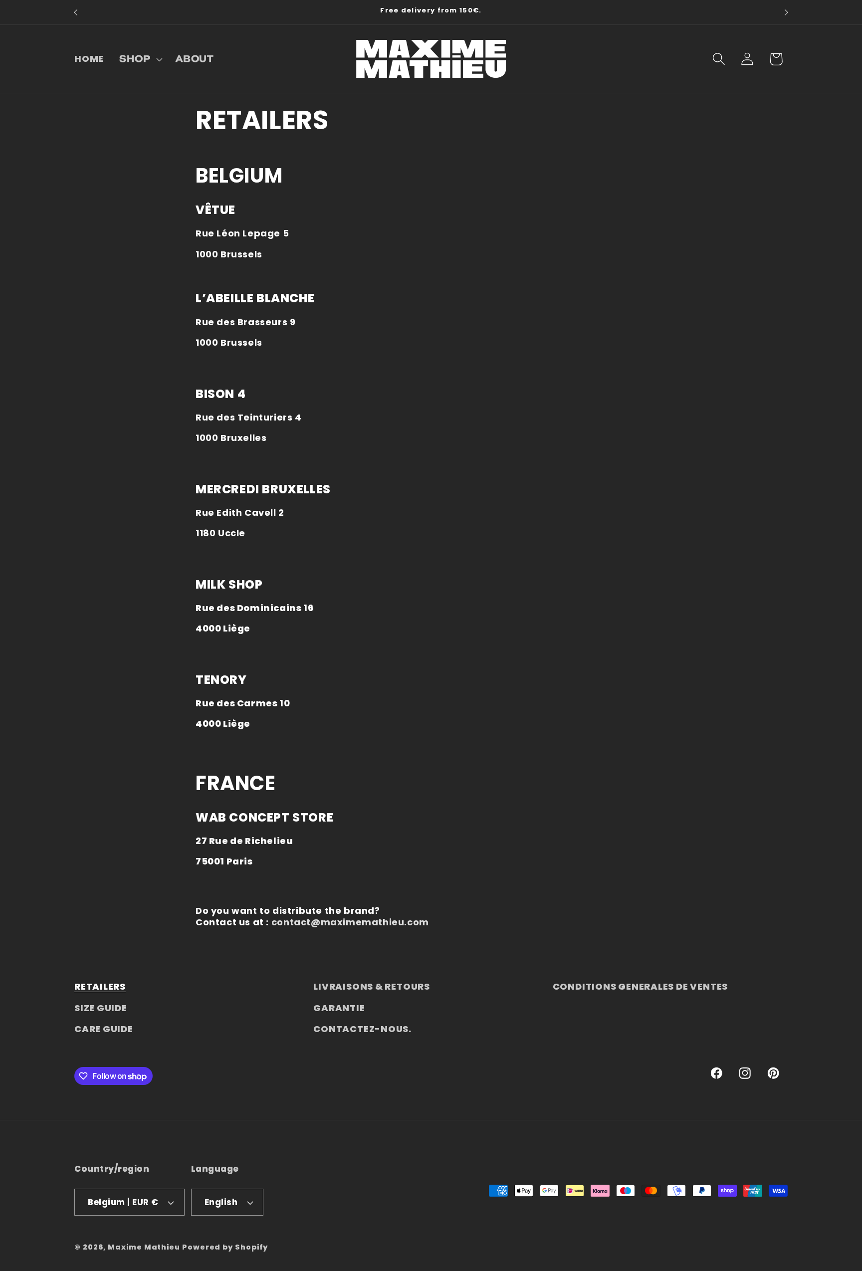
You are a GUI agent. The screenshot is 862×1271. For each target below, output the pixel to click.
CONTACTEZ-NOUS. (362, 1029)
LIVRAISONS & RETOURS (371, 986)
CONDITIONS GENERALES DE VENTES (640, 986)
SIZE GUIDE (100, 1008)
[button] (140, 58)
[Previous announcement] (76, 12)
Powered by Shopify (225, 1247)
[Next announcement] (787, 12)
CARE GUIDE (103, 1029)
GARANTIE (339, 1008)
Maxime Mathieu (144, 1247)
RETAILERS (100, 986)
